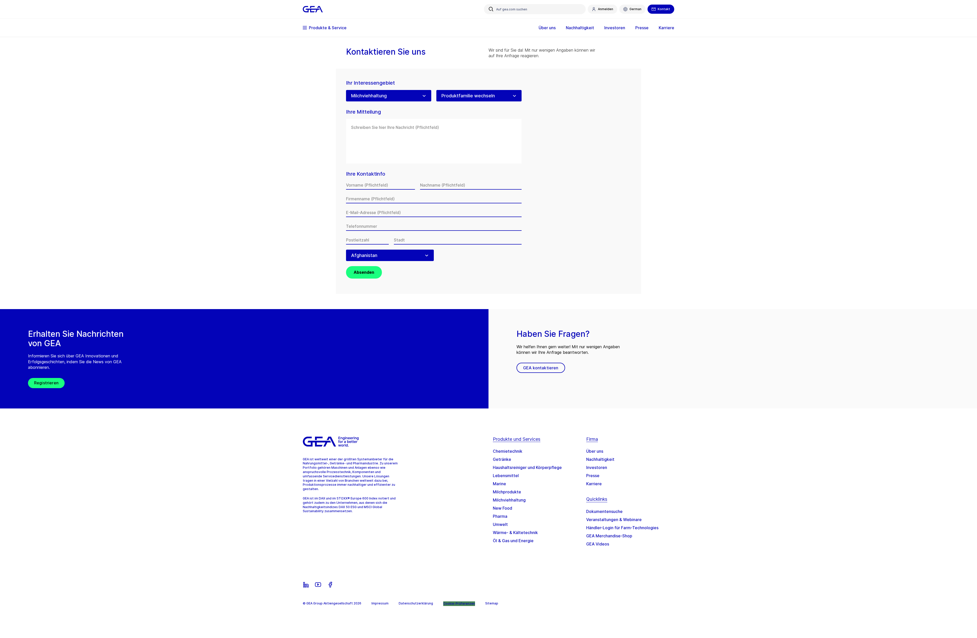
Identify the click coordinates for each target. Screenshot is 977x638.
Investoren (596, 467)
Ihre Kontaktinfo (365, 174)
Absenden (364, 272)
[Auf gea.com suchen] (491, 9)
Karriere (594, 483)
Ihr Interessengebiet (370, 83)
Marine (499, 483)
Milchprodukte (507, 491)
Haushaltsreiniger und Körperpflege (527, 467)
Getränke (502, 459)
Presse (592, 475)
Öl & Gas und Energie (513, 540)
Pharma (500, 516)
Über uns (594, 451)
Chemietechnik (507, 451)
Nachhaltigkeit (600, 459)
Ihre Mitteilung (363, 112)
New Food (502, 508)
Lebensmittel (506, 475)
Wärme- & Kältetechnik (515, 532)
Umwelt (500, 524)
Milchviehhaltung (509, 500)
